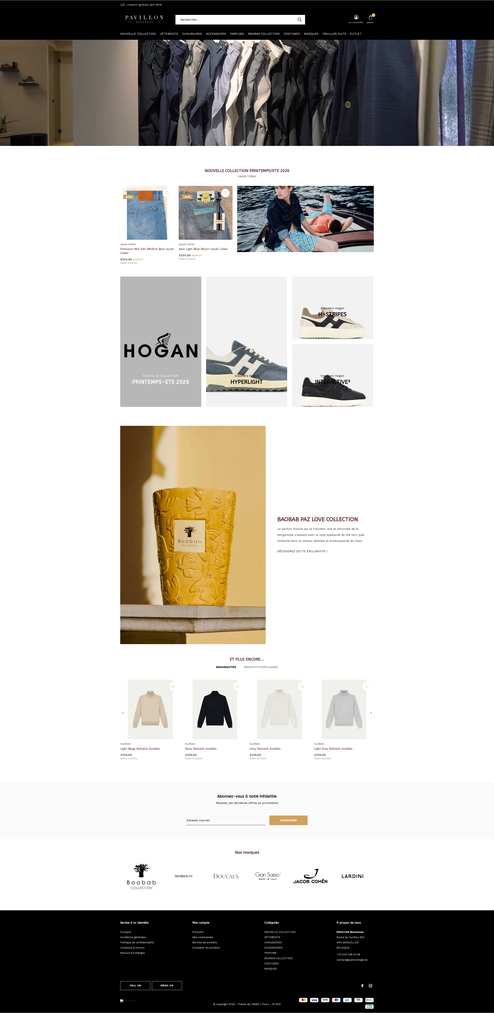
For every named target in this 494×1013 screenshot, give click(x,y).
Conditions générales (133, 937)
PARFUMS (237, 34)
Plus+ (265, 1004)
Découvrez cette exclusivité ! (302, 551)
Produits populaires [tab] (261, 667)
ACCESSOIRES (216, 34)
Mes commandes (202, 937)
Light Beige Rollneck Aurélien (140, 748)
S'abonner (288, 820)
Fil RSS (276, 1004)
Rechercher (299, 20)
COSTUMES (292, 34)
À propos (125, 932)
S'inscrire (198, 932)
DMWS (255, 1004)
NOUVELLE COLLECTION (138, 34)
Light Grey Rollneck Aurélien (333, 748)
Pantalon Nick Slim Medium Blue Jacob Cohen (147, 251)
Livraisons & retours (132, 947)
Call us (135, 985)
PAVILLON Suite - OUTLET (342, 34)
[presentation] (123, 713)
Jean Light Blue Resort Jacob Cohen (203, 249)
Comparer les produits (206, 947)
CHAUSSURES (192, 34)
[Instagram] (370, 986)
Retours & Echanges (132, 952)
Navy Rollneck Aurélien (201, 748)
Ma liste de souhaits (204, 942)
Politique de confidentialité (137, 942)
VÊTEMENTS (169, 34)
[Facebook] (362, 986)
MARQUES (311, 34)
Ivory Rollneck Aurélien (265, 748)
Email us (167, 985)
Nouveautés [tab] (226, 667)
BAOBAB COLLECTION (264, 34)
